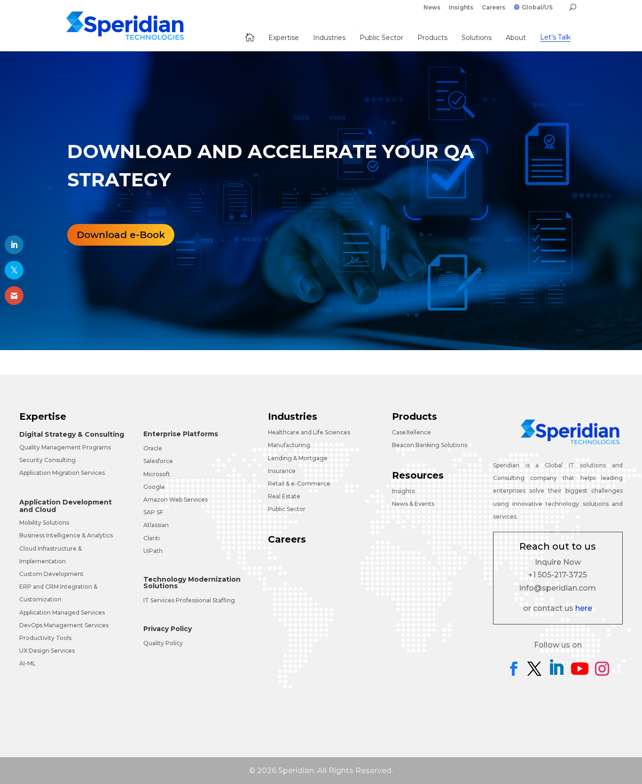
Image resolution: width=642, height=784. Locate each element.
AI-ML (27, 663)
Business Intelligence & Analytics (66, 535)
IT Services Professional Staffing (189, 600)
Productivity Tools (45, 637)
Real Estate (284, 496)
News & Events (413, 503)
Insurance (282, 470)
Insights (461, 8)
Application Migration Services (62, 472)
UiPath (153, 550)
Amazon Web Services (175, 499)
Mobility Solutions (44, 522)
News (431, 8)
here (583, 608)
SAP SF (153, 512)
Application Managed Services (62, 612)
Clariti (151, 538)
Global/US (537, 7)
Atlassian (156, 524)
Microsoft (156, 474)
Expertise (42, 416)
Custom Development (51, 573)
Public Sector (286, 508)
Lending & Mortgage (298, 458)
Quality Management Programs (65, 447)
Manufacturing (289, 444)
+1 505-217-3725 (557, 574)
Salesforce (158, 460)
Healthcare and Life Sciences (309, 432)
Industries (292, 416)
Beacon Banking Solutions (429, 444)
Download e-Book (121, 234)
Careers (493, 8)
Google (154, 486)
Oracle (152, 448)
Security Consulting (47, 460)
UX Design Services (47, 650)
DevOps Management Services (64, 625)
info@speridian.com (557, 588)
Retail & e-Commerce (299, 483)
